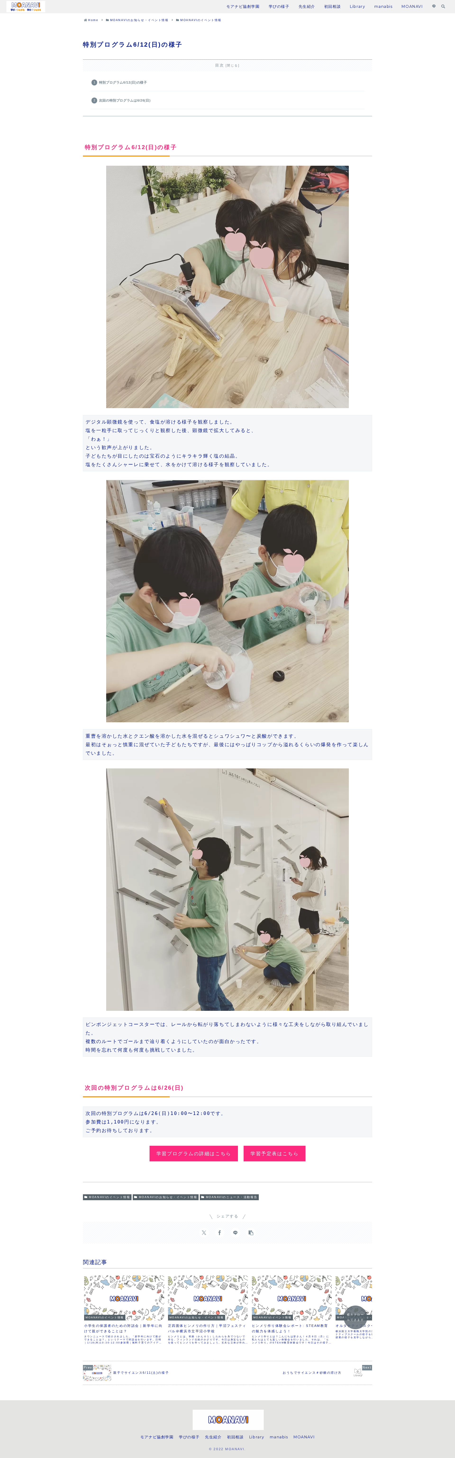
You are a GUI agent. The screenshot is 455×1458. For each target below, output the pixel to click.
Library (256, 1437)
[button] (251, 1232)
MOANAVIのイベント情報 (109, 1197)
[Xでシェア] (204, 1232)
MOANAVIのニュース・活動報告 (232, 1197)
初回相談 (235, 1437)
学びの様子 (189, 1437)
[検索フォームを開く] (443, 6)
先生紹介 (213, 1437)
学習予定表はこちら (274, 1153)
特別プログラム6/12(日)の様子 (123, 82)
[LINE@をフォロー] (434, 6)
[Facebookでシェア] (219, 1232)
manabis (279, 1437)
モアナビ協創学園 (157, 1437)
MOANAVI (304, 1437)
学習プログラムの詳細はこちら (193, 1153)
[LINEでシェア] (235, 1232)
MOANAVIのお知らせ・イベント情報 (168, 1197)
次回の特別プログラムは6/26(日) (125, 100)
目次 (219, 65)
